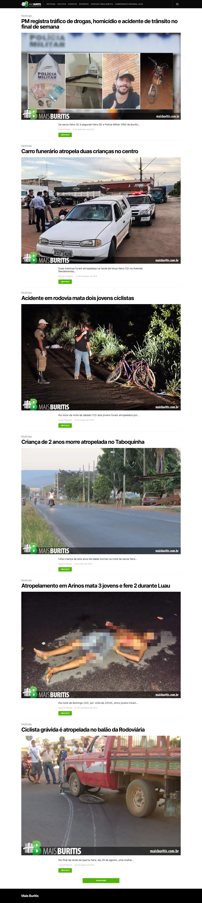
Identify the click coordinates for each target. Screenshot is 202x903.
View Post (65, 135)
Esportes (84, 4)
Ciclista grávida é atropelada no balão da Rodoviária (83, 729)
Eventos (72, 4)
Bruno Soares (64, 129)
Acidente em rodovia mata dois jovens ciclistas (77, 298)
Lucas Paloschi (65, 420)
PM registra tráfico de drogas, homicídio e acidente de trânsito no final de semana (99, 24)
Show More (101, 880)
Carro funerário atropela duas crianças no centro (79, 151)
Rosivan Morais (65, 564)
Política (62, 4)
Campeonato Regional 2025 (129, 4)
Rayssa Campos (65, 276)
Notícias (51, 4)
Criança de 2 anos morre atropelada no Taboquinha (82, 441)
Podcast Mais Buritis (102, 4)
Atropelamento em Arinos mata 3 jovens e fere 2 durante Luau (95, 585)
